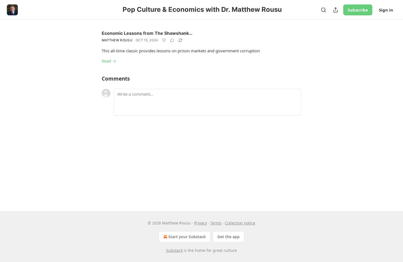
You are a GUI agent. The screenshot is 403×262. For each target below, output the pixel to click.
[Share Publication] (335, 9)
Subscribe (358, 10)
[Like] (164, 40)
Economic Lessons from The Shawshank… (147, 33)
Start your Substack (187, 236)
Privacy (200, 223)
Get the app (228, 236)
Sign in (386, 10)
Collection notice (240, 223)
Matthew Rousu (117, 40)
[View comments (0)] (172, 40)
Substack (174, 250)
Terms (216, 223)
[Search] (323, 9)
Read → (109, 61)
